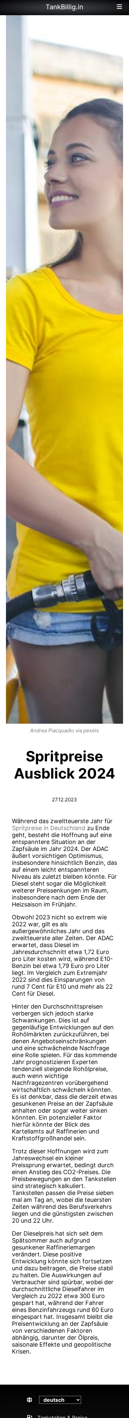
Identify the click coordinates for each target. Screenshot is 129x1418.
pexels (91, 730)
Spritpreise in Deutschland (48, 827)
